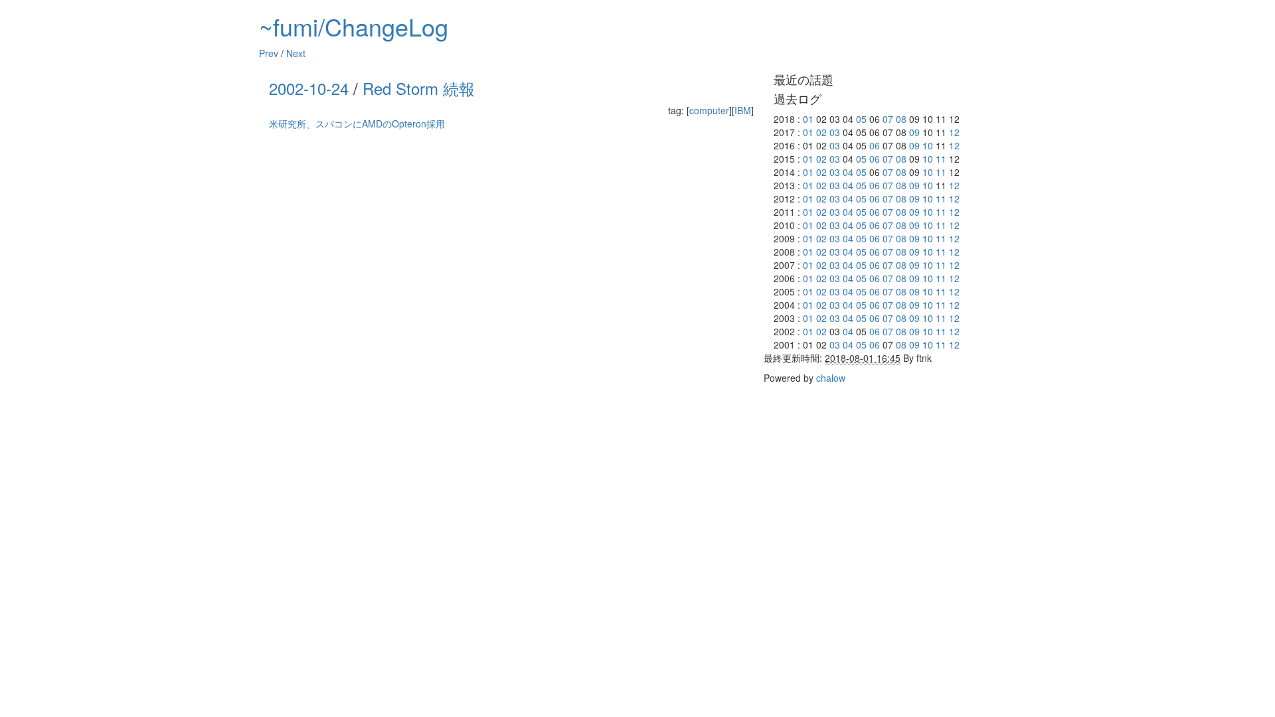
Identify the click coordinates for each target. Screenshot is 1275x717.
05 (861, 118)
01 (808, 118)
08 (901, 118)
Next (295, 53)
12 (954, 132)
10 (927, 145)
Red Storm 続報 (419, 88)
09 (914, 132)
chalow (830, 377)
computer (709, 110)
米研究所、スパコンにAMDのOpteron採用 (357, 123)
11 (941, 158)
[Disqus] (511, 303)
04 (848, 172)
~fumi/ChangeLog (353, 26)
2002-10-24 (309, 88)
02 (821, 132)
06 (874, 145)
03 (834, 132)
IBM (742, 110)
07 (888, 118)
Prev (268, 53)
